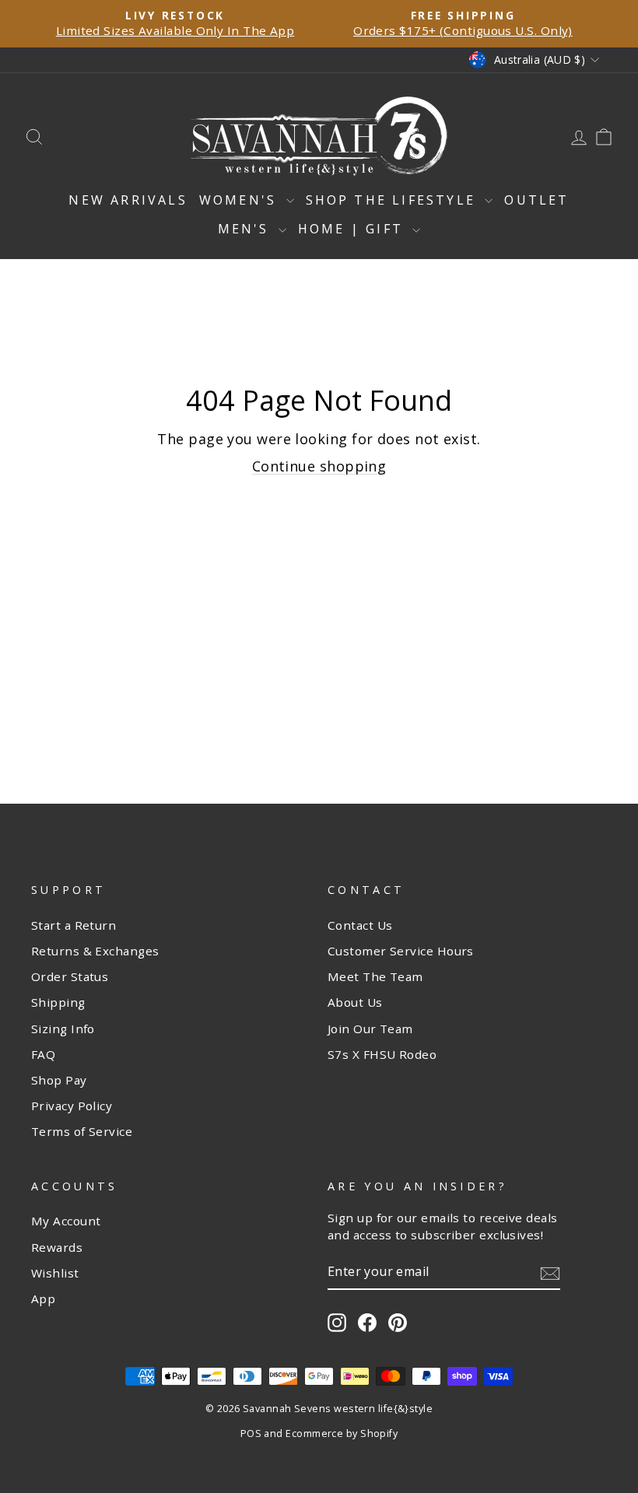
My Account (66, 1220)
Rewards (56, 1247)
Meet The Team (375, 976)
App (43, 1298)
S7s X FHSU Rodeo (382, 1054)
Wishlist (55, 1273)
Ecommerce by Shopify (342, 1433)
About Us (355, 1002)
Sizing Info (63, 1028)
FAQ (43, 1054)
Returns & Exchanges (95, 951)
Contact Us (360, 925)
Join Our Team (370, 1028)
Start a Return (73, 925)
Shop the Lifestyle (394, 200)
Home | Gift (353, 228)
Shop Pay (59, 1080)
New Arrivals (127, 200)
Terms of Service (81, 1131)
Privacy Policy (71, 1105)
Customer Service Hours (401, 951)
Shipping (58, 1002)
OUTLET (536, 200)
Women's (240, 200)
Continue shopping (319, 466)
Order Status (69, 976)
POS (250, 1433)
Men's (246, 228)
